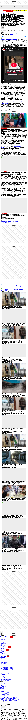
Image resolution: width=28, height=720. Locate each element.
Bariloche (22, 7)
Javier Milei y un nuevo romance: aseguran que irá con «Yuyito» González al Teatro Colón (14, 131)
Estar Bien (4, 656)
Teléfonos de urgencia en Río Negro (10, 699)
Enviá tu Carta (5, 673)
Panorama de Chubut (7, 669)
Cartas (3, 672)
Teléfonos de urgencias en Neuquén (10, 700)
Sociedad (2, 657)
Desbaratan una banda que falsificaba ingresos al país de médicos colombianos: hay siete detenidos (13, 341)
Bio (2, 661)
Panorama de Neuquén (7, 667)
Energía (2, 642)
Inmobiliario (3, 676)
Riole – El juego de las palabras (8, 697)
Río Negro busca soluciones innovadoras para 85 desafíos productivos (12, 307)
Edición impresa (4, 680)
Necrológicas (4, 693)
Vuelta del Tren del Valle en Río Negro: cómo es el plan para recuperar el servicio (12, 466)
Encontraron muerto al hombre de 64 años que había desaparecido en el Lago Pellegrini (13, 483)
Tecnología (4, 662)
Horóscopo (4, 660)
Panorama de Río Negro (7, 668)
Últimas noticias (5, 7)
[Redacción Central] (2, 26)
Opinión (2, 664)
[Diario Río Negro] (8, 10)
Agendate (4, 650)
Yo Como (3, 663)
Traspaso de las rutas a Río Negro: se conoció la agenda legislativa (13, 499)
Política (2, 638)
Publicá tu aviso (4, 692)
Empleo (2, 691)
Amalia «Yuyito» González (9, 39)
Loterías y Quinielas (5, 694)
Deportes (3, 651)
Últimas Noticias (6, 637)
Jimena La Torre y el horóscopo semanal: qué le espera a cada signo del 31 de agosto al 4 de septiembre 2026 (12, 359)
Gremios (3, 639)
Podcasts (2, 675)
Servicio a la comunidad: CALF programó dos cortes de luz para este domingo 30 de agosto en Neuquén (13, 567)
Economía (3, 643)
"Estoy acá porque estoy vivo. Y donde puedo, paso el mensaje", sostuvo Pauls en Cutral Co (13, 516)
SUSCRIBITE (20, 10)
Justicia (3, 640)
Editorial (3, 666)
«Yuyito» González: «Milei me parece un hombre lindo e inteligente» (13, 174)
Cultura (2, 652)
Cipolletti (2, 687)
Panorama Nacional (6, 670)
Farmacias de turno (5, 696)
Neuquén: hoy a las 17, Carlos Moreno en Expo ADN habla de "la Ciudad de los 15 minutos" (13, 550)
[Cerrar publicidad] (1, 632)
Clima (2, 659)
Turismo (2, 644)
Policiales (3, 674)
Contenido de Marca (5, 679)
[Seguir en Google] (1, 38)
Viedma (2, 688)
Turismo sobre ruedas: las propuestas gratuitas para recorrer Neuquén (14, 533)
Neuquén (13, 7)
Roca (18, 7)
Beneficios (3, 703)
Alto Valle (2, 684)
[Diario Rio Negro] (1, 708)
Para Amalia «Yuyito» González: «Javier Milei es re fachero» (13, 216)
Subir (3, 707)
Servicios (2, 645)
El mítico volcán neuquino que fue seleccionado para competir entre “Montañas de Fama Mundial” (13, 324)
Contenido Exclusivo (5, 678)
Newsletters (5, 647)
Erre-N (3, 653)
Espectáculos (4, 654)
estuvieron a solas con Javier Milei (13, 102)
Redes (3, 13)
